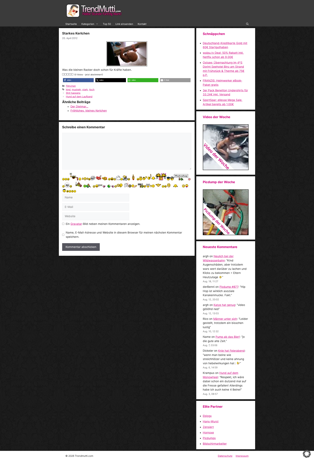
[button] (247, 24)
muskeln (76, 89)
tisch (92, 89)
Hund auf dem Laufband (79, 96)
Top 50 (107, 23)
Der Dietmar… (79, 106)
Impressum (242, 455)
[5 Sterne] (72, 74)
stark (85, 89)
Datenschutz (225, 455)
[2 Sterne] (65, 74)
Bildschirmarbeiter (215, 443)
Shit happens (73, 93)
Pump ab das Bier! (228, 336)
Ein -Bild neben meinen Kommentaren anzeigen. (103, 224)
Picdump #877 (228, 286)
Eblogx (207, 416)
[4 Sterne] (70, 74)
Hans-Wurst (210, 421)
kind (68, 89)
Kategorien (87, 23)
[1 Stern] (63, 74)
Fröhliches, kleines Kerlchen (88, 110)
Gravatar (76, 224)
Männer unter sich (225, 318)
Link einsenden (124, 23)
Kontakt (142, 23)
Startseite (71, 23)
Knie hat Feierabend (231, 350)
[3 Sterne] (68, 74)
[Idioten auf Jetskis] (226, 169)
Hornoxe (208, 432)
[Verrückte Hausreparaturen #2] (226, 234)
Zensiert (208, 427)
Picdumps (209, 438)
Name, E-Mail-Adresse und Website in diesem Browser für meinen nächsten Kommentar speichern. (124, 234)
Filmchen (71, 85)
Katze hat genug (224, 305)
